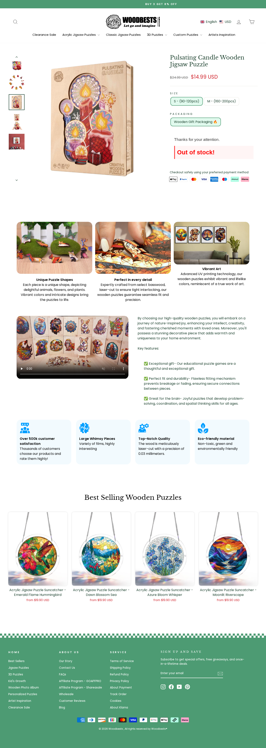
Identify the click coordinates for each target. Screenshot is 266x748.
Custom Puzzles (186, 34)
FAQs (62, 674)
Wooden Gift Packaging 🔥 (195, 121)
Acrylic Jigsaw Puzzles (79, 34)
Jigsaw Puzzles (18, 668)
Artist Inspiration (19, 701)
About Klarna (119, 708)
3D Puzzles (155, 34)
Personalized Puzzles (22, 694)
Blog (62, 708)
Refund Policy (119, 674)
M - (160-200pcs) (221, 101)
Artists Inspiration (221, 34)
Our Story (65, 661)
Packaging (181, 114)
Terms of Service (122, 661)
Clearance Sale (44, 34)
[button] (215, 21)
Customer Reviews (72, 701)
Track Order (118, 694)
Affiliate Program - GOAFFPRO (80, 681)
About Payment (121, 688)
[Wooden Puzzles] (133, 22)
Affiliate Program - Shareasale (80, 688)
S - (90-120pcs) (186, 101)
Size (174, 93)
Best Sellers (16, 661)
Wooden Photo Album (23, 688)
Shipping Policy (120, 668)
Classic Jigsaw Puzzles (123, 34)
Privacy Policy (119, 681)
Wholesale (66, 694)
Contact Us (67, 668)
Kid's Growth (17, 681)
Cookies (115, 701)
